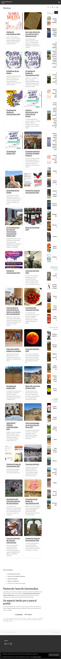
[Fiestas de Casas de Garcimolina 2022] (33, 179)
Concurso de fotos (32, 464)
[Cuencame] (49, 297)
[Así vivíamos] (49, 276)
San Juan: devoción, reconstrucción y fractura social (32, 34)
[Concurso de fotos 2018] (33, 338)
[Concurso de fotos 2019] (33, 259)
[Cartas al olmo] (49, 418)
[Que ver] (49, 461)
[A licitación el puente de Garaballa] (49, 78)
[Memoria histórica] (49, 357)
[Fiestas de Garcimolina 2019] (14, 259)
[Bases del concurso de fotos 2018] (33, 375)
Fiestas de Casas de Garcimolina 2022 (32, 191)
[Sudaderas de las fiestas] (14, 60)
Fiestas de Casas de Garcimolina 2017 (13, 465)
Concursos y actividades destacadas (16, 576)
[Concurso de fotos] (33, 453)
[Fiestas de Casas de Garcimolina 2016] (33, 527)
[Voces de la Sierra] (49, 205)
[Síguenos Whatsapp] (50, 7)
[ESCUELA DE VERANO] (49, 21)
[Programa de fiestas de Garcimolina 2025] (33, 60)
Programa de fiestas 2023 (11, 152)
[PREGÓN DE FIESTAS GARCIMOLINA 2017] (14, 412)
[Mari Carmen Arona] (49, 450)
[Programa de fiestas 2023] (14, 140)
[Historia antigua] (49, 346)
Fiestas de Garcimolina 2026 (13, 33)
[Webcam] (49, 172)
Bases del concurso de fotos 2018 (32, 387)
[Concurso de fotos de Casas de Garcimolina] (14, 527)
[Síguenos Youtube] (57, 7)
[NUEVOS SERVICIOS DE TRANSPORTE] (49, 33)
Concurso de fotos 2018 (32, 350)
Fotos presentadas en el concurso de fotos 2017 (32, 425)
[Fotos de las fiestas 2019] (33, 216)
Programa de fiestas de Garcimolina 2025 (32, 73)
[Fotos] (49, 439)
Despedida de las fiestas (12, 191)
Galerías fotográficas (13, 578)
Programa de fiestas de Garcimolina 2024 (13, 112)
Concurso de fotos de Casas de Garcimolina (13, 540)
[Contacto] (49, 258)
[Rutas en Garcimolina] (49, 472)
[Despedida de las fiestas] (14, 179)
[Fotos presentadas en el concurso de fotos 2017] (33, 412)
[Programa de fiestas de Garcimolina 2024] (14, 99)
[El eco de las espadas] (49, 308)
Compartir (29, 614)
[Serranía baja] (49, 504)
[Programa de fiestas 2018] (14, 375)
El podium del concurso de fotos (32, 309)
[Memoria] (49, 226)
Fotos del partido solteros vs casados (13, 350)
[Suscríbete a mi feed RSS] (48, 7)
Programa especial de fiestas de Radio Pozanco (32, 153)
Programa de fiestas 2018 (11, 387)
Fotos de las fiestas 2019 (32, 229)
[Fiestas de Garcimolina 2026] (14, 21)
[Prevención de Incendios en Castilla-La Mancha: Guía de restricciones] (49, 142)
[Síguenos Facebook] (52, 7)
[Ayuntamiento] (49, 247)
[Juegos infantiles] (49, 368)
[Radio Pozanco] (49, 318)
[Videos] (49, 483)
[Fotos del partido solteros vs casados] (14, 338)
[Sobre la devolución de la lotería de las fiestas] (33, 99)
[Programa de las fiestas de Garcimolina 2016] (33, 488)
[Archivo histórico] (49, 183)
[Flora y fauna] (49, 390)
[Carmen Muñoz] (49, 408)
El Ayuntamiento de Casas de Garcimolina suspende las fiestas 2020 (12, 232)
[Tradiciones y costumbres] (49, 379)
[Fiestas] (49, 237)
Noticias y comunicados (13, 581)
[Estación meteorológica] (49, 194)
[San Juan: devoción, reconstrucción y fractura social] (33, 21)
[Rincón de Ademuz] (49, 493)
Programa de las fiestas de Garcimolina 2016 (32, 501)
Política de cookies (37, 656)
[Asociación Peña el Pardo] (49, 286)
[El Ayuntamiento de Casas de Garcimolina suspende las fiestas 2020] (14, 216)
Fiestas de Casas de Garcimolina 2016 (32, 539)
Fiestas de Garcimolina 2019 (13, 272)
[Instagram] (54, 7)
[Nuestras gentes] (49, 335)
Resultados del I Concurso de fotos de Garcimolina (13, 501)
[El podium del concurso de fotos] (33, 296)
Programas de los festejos (14, 574)
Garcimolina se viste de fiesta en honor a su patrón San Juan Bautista (13, 311)
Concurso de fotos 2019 (32, 272)
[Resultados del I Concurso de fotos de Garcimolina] (14, 488)
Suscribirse (19, 614)
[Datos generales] (49, 429)
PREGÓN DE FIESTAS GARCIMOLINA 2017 (12, 426)
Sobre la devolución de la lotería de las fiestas (31, 113)
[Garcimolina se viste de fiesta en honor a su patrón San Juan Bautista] (14, 296)
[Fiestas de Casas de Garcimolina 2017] (14, 453)
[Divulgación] (49, 215)
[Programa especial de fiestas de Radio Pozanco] (33, 140)
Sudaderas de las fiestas (12, 72)
